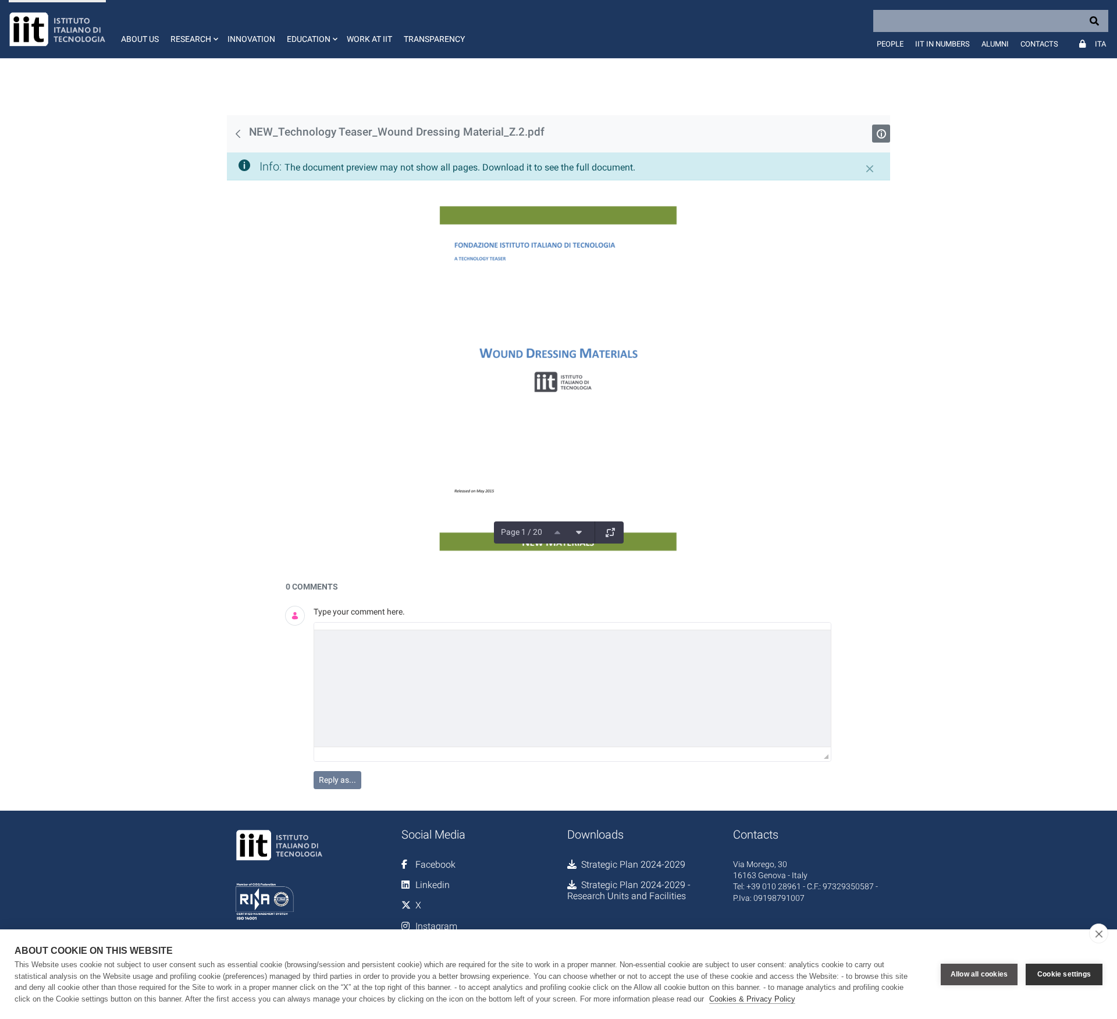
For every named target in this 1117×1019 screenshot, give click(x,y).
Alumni (995, 44)
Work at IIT (369, 39)
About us (140, 39)
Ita (1100, 44)
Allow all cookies (979, 974)
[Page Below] (579, 532)
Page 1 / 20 (521, 532)
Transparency (434, 39)
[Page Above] (557, 532)
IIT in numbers (942, 44)
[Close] (869, 168)
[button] (193, 29)
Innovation (251, 39)
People (890, 44)
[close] (1098, 933)
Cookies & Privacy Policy (752, 999)
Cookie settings (1064, 974)
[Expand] (610, 532)
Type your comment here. (359, 611)
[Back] (238, 134)
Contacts (1039, 44)
